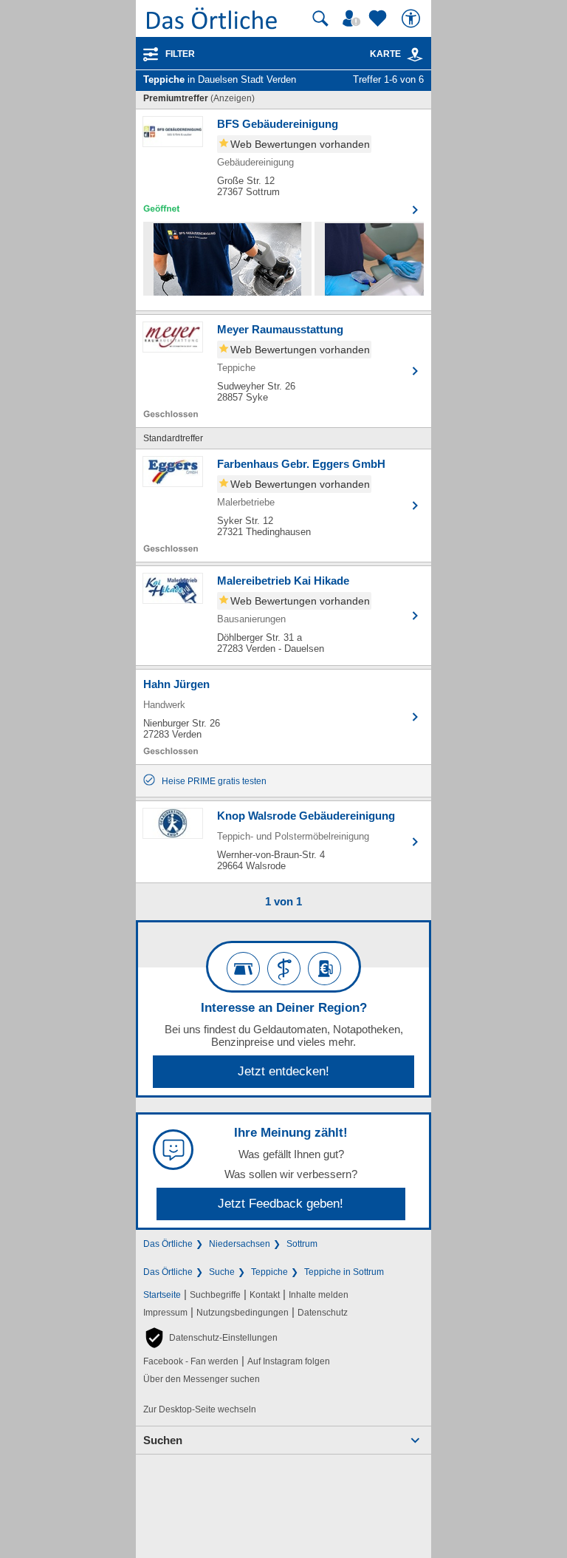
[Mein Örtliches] (354, 18)
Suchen (162, 1440)
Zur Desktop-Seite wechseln (199, 1409)
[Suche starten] (320, 18)
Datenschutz (323, 1312)
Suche (222, 1272)
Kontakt (265, 1295)
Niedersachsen (239, 1244)
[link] (415, 55)
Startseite (162, 1295)
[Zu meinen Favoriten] (379, 18)
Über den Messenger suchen (201, 1379)
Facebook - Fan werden (190, 1361)
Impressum (165, 1312)
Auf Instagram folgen (288, 1361)
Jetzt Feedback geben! (280, 1204)
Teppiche (269, 1272)
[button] (210, 1338)
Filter (180, 54)
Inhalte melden (318, 1295)
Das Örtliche (168, 1244)
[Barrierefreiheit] (413, 18)
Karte (385, 54)
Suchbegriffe (215, 1295)
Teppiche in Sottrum (344, 1272)
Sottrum (301, 1244)
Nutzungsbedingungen (242, 1312)
